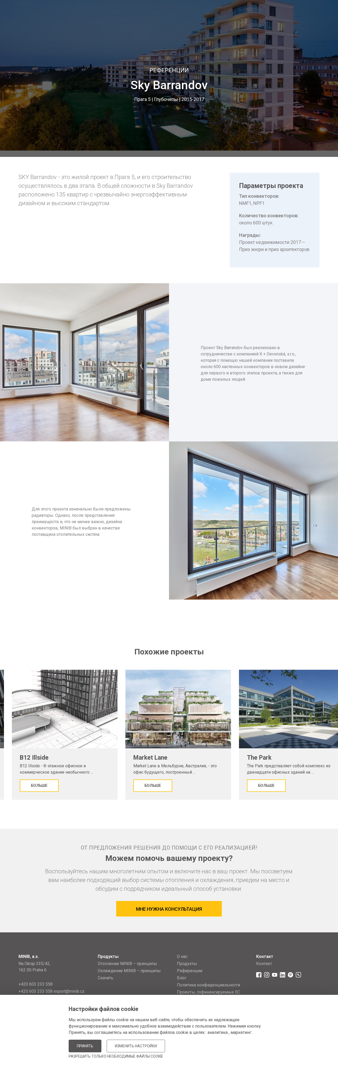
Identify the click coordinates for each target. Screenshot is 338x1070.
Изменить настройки (136, 1046)
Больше (39, 785)
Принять (85, 1046)
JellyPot (311, 1052)
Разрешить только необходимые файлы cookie (116, 1056)
